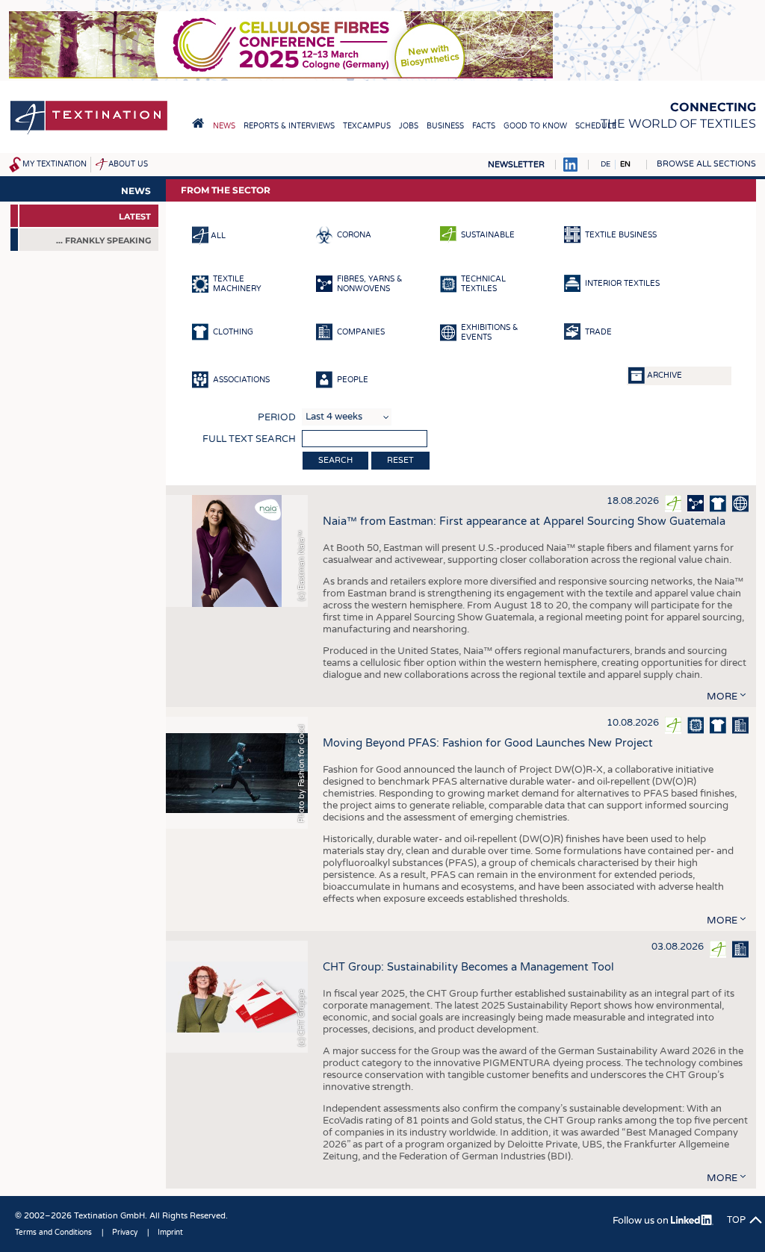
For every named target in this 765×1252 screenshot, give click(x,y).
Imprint (170, 1232)
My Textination (54, 164)
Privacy (124, 1232)
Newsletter (516, 164)
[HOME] (198, 123)
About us (128, 164)
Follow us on (642, 1221)
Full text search (249, 439)
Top (736, 1220)
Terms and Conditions (53, 1232)
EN (625, 164)
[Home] (89, 133)
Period (277, 417)
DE (605, 164)
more (722, 697)
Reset (400, 460)
